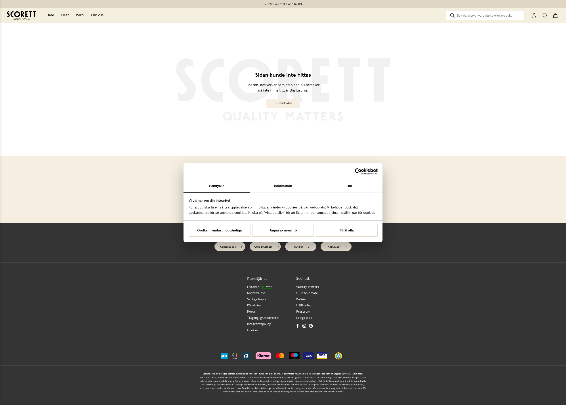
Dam (50, 15)
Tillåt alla (347, 230)
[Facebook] (297, 325)
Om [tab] (349, 186)
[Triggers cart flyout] (555, 15)
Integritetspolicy (259, 324)
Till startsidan (283, 103)
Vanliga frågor (256, 299)
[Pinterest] (310, 325)
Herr (65, 15)
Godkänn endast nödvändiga (219, 230)
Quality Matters (307, 287)
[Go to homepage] (21, 15)
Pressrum (303, 311)
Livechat (259, 287)
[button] (338, 356)
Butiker (298, 247)
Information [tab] (283, 186)
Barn (80, 15)
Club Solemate (263, 247)
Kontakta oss (228, 247)
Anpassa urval (281, 230)
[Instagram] (304, 325)
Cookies (252, 330)
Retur (251, 311)
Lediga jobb (304, 318)
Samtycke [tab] (216, 186)
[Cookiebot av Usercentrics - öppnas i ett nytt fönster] (358, 171)
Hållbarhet (304, 305)
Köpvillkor (334, 247)
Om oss (97, 15)
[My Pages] (534, 15)
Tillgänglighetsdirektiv (263, 318)
